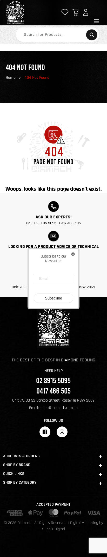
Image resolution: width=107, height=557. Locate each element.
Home (11, 77)
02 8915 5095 (45, 223)
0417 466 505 (70, 223)
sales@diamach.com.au (59, 408)
